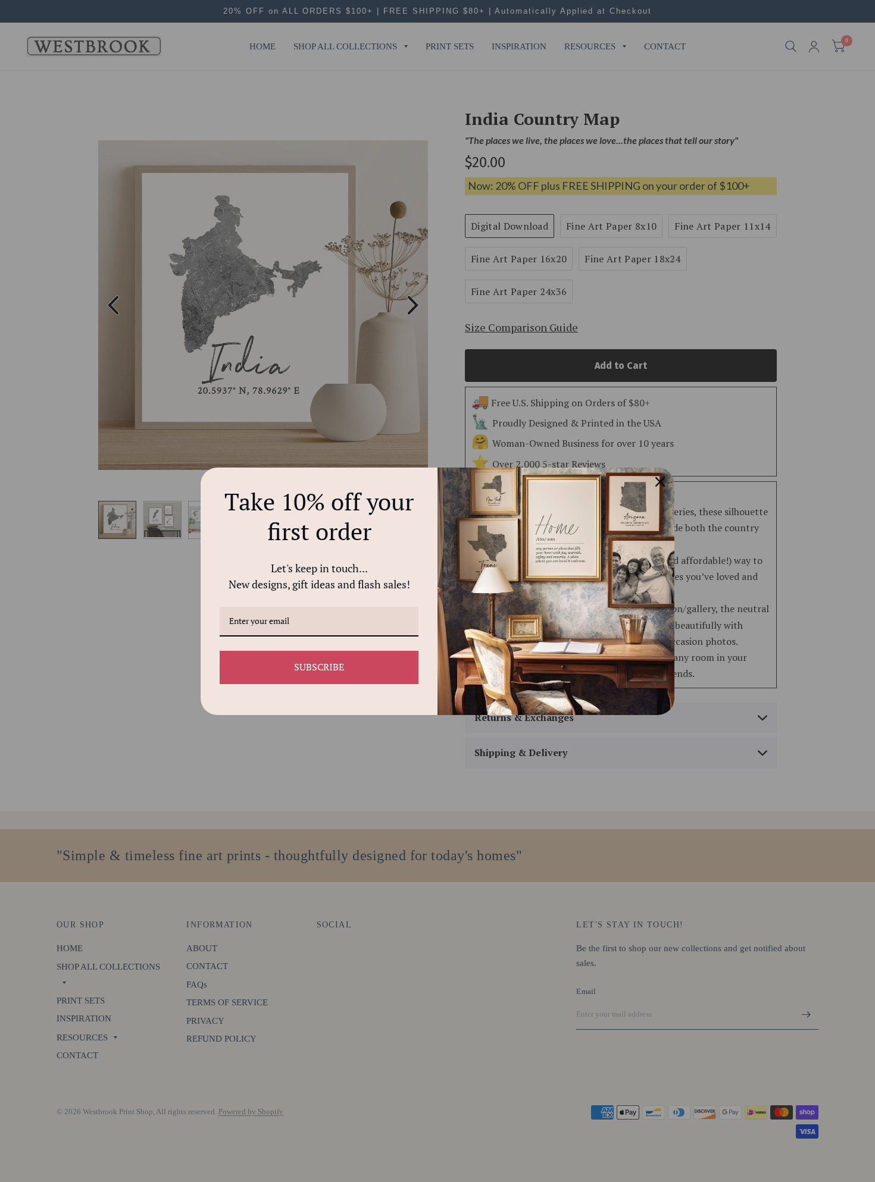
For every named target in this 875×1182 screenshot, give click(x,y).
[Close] (660, 482)
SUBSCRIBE (319, 666)
